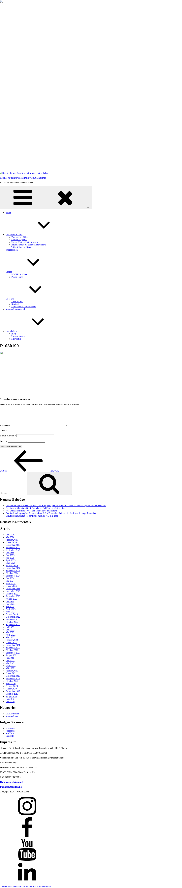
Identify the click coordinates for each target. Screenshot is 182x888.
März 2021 (10, 668)
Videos (9, 272)
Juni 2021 (10, 660)
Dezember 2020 (13, 676)
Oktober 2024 (12, 573)
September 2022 (13, 624)
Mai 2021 (10, 663)
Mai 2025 (10, 558)
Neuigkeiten (11, 331)
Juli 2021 (10, 658)
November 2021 (13, 647)
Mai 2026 (10, 537)
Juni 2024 (10, 578)
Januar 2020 (11, 688)
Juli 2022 (10, 627)
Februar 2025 (12, 565)
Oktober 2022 (12, 622)
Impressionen (12, 250)
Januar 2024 (11, 586)
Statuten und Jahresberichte (23, 306)
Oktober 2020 (12, 681)
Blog (13, 333)
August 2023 (11, 599)
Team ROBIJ (17, 301)
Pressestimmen (18, 336)
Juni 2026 (10, 534)
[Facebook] (27, 838)
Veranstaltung (12, 716)
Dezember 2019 (13, 691)
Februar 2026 (12, 540)
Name (3, 430)
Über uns (10, 299)
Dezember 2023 (13, 588)
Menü (88, 207)
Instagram (10, 728)
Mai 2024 (10, 581)
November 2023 (13, 591)
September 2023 (13, 596)
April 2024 (10, 583)
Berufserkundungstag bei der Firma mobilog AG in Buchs (32, 516)
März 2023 (10, 611)
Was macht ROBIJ (19, 237)
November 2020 (13, 678)
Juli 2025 (10, 552)
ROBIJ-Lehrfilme (19, 274)
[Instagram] (27, 816)
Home (8, 212)
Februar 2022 (12, 640)
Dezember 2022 (13, 617)
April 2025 (10, 560)
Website (3, 441)
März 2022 (10, 637)
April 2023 (10, 609)
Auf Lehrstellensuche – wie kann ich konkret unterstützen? (32, 510)
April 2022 (10, 635)
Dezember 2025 (13, 545)
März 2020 (10, 683)
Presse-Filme (17, 277)
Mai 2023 (10, 606)
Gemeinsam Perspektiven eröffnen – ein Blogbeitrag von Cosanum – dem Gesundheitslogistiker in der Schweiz (56, 505)
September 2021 (13, 653)
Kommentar (6, 425)
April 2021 (10, 665)
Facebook (10, 731)
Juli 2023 (10, 601)
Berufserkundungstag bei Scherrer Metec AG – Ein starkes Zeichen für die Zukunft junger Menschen (51, 513)
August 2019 (11, 696)
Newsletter (16, 339)
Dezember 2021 (13, 645)
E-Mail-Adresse (8, 435)
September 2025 (13, 550)
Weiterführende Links (21, 247)
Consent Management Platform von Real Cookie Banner (25, 886)
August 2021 (11, 655)
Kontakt (15, 304)
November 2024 (13, 570)
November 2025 (13, 547)
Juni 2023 (10, 604)
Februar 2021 (12, 670)
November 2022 (13, 619)
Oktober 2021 (12, 650)
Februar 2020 (12, 686)
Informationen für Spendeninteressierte (28, 244)
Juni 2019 (10, 701)
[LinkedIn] (27, 882)
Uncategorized (12, 713)
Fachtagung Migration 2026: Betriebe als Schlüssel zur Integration (35, 508)
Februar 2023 (12, 614)
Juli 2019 (10, 699)
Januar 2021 (11, 673)
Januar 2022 (11, 642)
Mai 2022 (10, 632)
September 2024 (13, 576)
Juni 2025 (10, 555)
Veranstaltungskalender (16, 309)
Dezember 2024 (13, 568)
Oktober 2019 (12, 694)
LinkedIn (10, 736)
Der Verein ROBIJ (14, 234)
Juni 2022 (10, 629)
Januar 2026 (11, 542)
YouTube (10, 733)
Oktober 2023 (12, 593)
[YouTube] (27, 860)
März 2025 (10, 563)
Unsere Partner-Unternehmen (24, 242)
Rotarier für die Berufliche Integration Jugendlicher (23, 178)
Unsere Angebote (19, 239)
